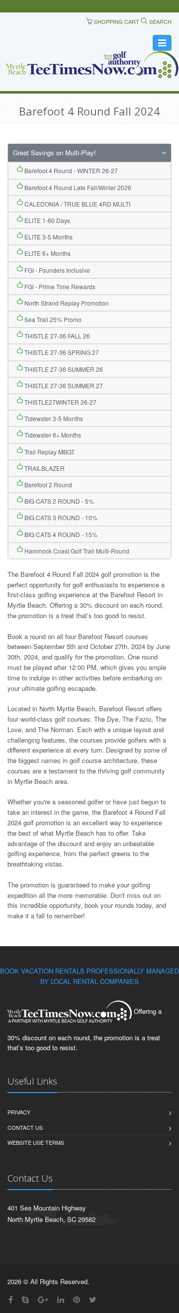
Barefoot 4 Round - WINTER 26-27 (70, 170)
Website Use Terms (35, 1142)
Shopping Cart (115, 21)
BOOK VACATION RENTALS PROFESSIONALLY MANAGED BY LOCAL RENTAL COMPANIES (89, 976)
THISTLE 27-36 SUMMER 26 (63, 369)
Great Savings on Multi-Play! (54, 152)
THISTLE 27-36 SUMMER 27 (63, 385)
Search (160, 21)
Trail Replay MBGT (49, 451)
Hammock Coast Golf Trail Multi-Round (76, 551)
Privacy (18, 1112)
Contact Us (25, 1127)
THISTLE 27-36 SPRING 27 (61, 352)
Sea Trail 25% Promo (52, 319)
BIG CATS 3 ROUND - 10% (60, 517)
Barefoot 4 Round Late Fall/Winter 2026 (77, 187)
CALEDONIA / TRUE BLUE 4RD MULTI (76, 204)
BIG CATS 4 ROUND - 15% (60, 534)
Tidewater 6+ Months (52, 435)
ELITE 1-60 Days (46, 220)
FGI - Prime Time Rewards (59, 286)
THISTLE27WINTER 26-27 (59, 402)
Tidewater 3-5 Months (53, 418)
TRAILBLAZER (44, 468)
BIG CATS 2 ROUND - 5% (58, 501)
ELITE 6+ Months (47, 253)
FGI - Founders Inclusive (56, 270)
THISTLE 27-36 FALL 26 (56, 335)
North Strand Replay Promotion (66, 303)
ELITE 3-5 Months (48, 236)
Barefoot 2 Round (47, 484)
